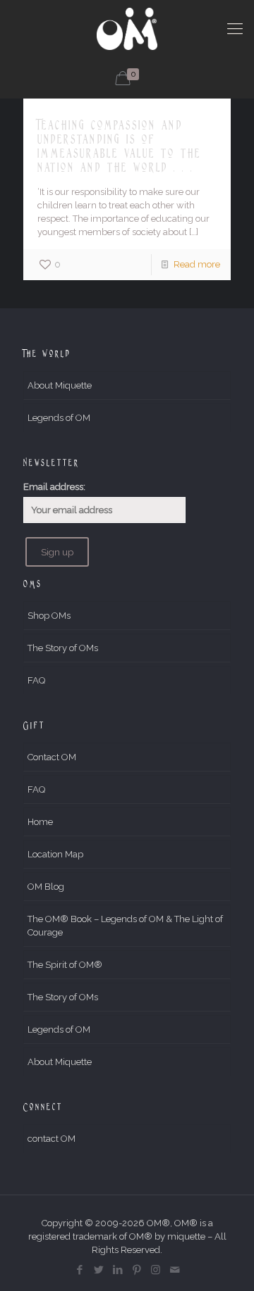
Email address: (54, 486)
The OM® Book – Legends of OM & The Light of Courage (125, 926)
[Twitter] (98, 1270)
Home (40, 822)
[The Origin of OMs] (127, 28)
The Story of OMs (63, 648)
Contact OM (52, 757)
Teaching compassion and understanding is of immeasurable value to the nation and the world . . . (119, 146)
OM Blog (46, 886)
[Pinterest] (136, 1270)
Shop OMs (49, 615)
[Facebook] (79, 1270)
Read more (197, 264)
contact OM (51, 1138)
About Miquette (60, 385)
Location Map (55, 854)
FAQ (36, 680)
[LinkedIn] (117, 1270)
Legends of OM (59, 418)
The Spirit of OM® (65, 964)
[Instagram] (155, 1270)
